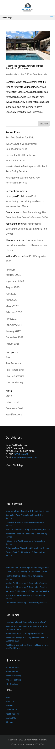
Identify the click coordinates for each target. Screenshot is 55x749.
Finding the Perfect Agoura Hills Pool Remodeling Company (24, 66)
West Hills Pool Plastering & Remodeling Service (28, 529)
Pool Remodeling (41, 74)
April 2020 (11, 299)
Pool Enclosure (13, 363)
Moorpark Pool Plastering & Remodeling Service (27, 511)
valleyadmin (13, 74)
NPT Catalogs (12, 684)
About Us (10, 701)
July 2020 (11, 293)
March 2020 (12, 306)
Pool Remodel (12, 671)
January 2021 (13, 274)
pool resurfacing (14, 382)
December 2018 (14, 337)
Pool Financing (12, 713)
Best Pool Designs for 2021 (20, 137)
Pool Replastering (15, 375)
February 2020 (14, 312)
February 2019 (14, 324)
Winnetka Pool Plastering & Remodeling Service (27, 567)
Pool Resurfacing (13, 675)
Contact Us (11, 718)
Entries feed (12, 402)
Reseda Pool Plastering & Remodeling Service (26, 587)
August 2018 (13, 343)
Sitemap (9, 722)
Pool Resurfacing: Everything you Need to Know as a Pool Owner (25, 201)
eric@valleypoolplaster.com (24, 457)
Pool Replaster (12, 667)
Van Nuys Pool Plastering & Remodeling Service (27, 591)
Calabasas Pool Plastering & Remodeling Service (27, 548)
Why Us (9, 705)
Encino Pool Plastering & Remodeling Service (26, 602)
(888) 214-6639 (21, 454)
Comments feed (14, 408)
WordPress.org (14, 414)
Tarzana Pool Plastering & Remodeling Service (26, 571)
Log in (9, 395)
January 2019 (13, 331)
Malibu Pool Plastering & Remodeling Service (26, 583)
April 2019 (11, 318)
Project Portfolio (13, 679)
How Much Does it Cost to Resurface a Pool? (26, 622)
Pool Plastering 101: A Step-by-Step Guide (25, 633)
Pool (8, 357)
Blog (8, 697)
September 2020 (15, 281)
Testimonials (11, 709)
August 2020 (13, 287)
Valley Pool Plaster (36, 739)
